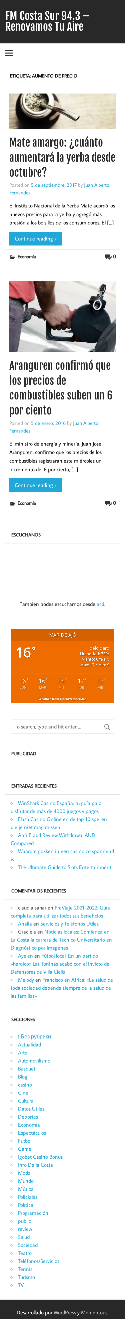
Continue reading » (36, 238)
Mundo (26, 1180)
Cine (23, 1092)
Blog (22, 1076)
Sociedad (28, 1245)
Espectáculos (32, 1132)
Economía (27, 256)
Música (26, 1188)
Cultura (26, 1100)
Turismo (26, 1277)
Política (25, 1204)
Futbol (24, 1140)
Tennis (25, 1269)
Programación (33, 1212)
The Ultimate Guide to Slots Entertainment (64, 867)
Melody (26, 979)
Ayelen (25, 955)
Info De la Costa (35, 1164)
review (25, 1228)
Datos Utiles (31, 1108)
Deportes (28, 1116)
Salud (24, 1236)
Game (24, 1148)
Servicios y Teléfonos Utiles (69, 923)
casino (25, 1084)
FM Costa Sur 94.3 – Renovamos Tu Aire (47, 21)
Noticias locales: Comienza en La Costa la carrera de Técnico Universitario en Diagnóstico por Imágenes (61, 939)
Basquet (26, 1068)
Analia (25, 923)
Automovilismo (34, 1060)
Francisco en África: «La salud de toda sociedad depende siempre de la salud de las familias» (62, 987)
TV (21, 1285)
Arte (22, 1052)
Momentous (94, 1312)
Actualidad (29, 1044)
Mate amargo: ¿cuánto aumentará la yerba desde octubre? (62, 157)
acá (100, 604)
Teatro (25, 1253)
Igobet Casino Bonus (40, 1156)
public (24, 1220)
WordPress (65, 1312)
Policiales (27, 1196)
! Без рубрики (34, 1036)
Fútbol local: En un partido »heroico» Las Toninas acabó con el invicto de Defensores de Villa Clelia (60, 963)
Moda (24, 1172)
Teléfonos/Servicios (38, 1261)
